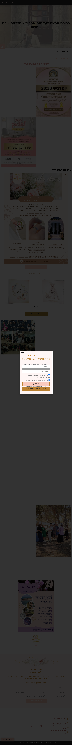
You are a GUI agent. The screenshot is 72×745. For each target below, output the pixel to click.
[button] (22, 354)
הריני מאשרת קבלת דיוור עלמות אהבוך (36, 380)
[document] (36, 372)
